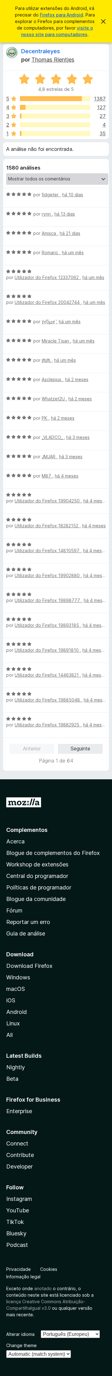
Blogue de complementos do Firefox (53, 853)
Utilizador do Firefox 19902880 (48, 575)
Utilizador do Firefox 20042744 (48, 302)
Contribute (20, 1155)
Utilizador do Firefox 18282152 (47, 525)
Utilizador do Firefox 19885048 (48, 699)
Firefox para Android (61, 14)
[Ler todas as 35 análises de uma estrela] (55, 133)
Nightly (15, 1067)
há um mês (73, 252)
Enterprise (19, 1111)
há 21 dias (70, 233)
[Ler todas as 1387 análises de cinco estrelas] (55, 98)
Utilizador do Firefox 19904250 (48, 500)
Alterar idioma (20, 1334)
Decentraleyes (40, 51)
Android (16, 1012)
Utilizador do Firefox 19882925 (48, 724)
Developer (19, 1166)
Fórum (14, 910)
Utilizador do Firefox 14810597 (48, 550)
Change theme (21, 1345)
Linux (13, 1023)
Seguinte (80, 748)
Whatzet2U (54, 398)
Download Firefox (29, 966)
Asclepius (52, 379)
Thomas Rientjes (52, 59)
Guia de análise (25, 933)
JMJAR (49, 456)
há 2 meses (76, 379)
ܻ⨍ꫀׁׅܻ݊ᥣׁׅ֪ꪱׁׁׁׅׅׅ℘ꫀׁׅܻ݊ (49, 321)
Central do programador (37, 876)
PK (45, 418)
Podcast (17, 1245)
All (9, 1035)
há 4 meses (66, 475)
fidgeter (51, 194)
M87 (47, 475)
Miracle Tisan (56, 340)
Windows (18, 977)
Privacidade (18, 1269)
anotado (43, 1288)
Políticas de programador (38, 887)
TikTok (15, 1222)
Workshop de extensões (37, 864)
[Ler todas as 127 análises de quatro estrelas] (55, 107)
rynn (47, 214)
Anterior (32, 748)
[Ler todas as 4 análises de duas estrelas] (55, 124)
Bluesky (16, 1233)
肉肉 (47, 360)
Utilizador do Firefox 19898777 (48, 600)
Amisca (49, 233)
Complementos (27, 830)
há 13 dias (64, 214)
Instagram (19, 1199)
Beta (12, 1078)
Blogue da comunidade (36, 899)
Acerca (15, 841)
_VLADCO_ (53, 437)
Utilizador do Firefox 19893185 (47, 625)
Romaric (50, 252)
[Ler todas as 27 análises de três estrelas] (55, 116)
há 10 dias (72, 194)
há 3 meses (78, 437)
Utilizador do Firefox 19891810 (47, 650)
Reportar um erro (28, 922)
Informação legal (23, 1276)
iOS (10, 1000)
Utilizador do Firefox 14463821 (47, 675)
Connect (17, 1143)
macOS (15, 989)
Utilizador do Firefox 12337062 (47, 277)
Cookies (48, 1269)
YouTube (17, 1210)
